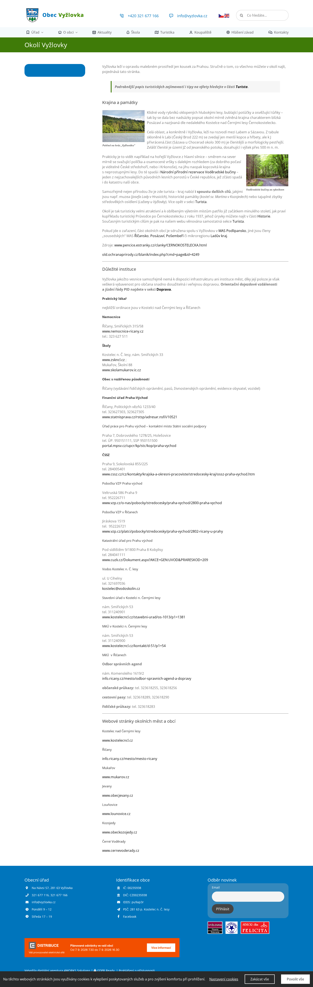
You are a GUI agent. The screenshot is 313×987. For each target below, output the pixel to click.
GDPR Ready (105, 971)
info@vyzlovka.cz (192, 15)
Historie (263, 216)
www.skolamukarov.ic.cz (121, 370)
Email (216, 887)
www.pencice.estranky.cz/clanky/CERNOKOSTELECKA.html (160, 245)
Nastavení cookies (223, 979)
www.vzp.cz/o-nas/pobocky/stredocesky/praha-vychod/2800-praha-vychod (162, 503)
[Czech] (221, 15)
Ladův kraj (219, 235)
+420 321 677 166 (143, 15)
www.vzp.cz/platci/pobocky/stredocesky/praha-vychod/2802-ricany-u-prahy (162, 531)
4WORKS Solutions (77, 971)
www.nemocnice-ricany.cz (123, 331)
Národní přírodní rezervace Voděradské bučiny (198, 172)
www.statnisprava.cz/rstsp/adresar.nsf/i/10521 (139, 417)
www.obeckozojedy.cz (119, 832)
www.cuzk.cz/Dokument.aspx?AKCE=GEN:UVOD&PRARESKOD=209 (155, 559)
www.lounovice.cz (116, 813)
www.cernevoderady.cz (120, 850)
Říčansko (141, 235)
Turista (242, 86)
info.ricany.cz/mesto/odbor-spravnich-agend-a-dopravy (146, 678)
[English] (227, 15)
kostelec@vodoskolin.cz (121, 588)
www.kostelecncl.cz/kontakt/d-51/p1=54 (134, 645)
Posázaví (157, 235)
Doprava (163, 289)
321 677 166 (58, 895)
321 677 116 (40, 895)
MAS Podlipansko (232, 230)
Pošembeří (175, 235)
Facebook (129, 916)
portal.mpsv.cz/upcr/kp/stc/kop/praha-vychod (139, 445)
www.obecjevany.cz (117, 795)
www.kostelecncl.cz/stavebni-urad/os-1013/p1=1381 (143, 617)
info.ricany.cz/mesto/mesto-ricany (129, 758)
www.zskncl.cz (113, 359)
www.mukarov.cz (115, 777)
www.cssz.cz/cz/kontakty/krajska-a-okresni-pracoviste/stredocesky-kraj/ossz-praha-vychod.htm (178, 474)
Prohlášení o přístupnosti (137, 971)
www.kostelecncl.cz (117, 740)
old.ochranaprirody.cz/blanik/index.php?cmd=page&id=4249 (150, 254)
